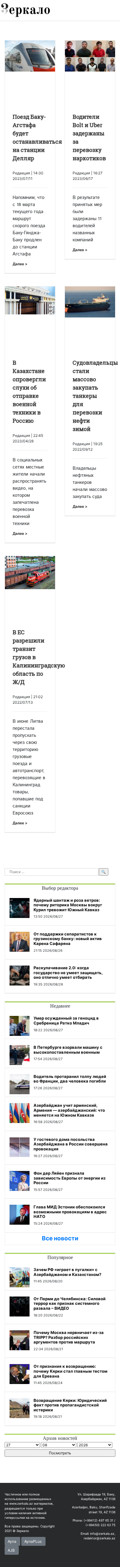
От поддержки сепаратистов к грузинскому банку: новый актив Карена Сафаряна (68, 938)
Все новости (60, 1238)
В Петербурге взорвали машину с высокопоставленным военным (68, 1050)
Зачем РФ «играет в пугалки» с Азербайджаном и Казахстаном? (67, 1272)
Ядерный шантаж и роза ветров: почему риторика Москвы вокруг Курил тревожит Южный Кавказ (68, 905)
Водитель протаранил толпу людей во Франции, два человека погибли (70, 1079)
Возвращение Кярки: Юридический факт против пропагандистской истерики (70, 1405)
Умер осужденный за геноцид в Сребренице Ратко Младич (66, 1020)
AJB (11, 1550)
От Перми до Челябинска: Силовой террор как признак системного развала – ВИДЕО (70, 1303)
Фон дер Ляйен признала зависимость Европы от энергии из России (70, 1178)
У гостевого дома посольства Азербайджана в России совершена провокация (71, 1144)
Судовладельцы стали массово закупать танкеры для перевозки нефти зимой (95, 396)
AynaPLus (33, 1541)
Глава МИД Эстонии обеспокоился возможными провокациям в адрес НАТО (70, 1211)
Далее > (20, 264)
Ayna (12, 1541)
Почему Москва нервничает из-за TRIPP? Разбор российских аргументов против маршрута (69, 1337)
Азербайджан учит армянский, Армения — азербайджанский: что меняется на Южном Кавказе (69, 1110)
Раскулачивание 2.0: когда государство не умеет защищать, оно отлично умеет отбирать (68, 972)
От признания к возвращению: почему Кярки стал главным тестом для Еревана (70, 1371)
